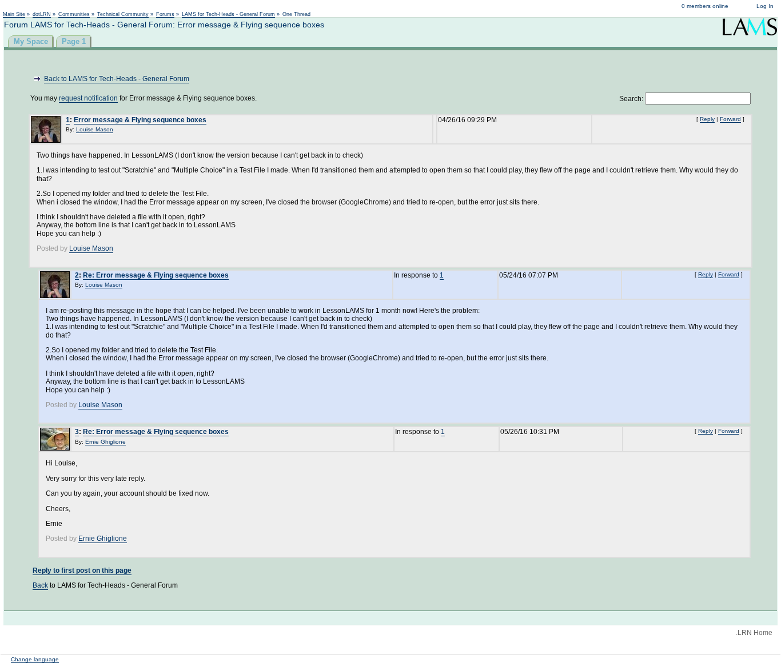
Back (40, 585)
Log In (765, 6)
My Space (31, 41)
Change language (35, 659)
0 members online (705, 6)
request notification (88, 98)
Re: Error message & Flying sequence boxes (156, 275)
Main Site (14, 14)
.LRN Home (754, 633)
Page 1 (74, 41)
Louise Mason (94, 129)
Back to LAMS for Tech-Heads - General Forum (116, 79)
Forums (165, 14)
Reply (707, 119)
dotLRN (42, 14)
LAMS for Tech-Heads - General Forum (228, 14)
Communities (74, 14)
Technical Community (123, 14)
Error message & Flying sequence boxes (140, 120)
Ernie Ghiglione (105, 442)
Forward (730, 119)
